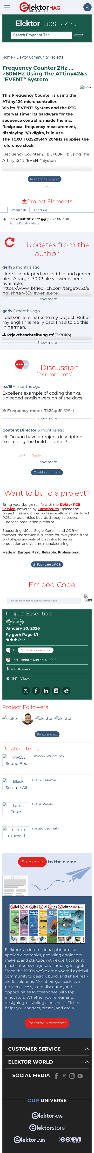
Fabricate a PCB (48, 564)
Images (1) (18, 210)
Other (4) (40, 210)
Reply (36, 455)
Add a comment (48, 472)
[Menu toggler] (6, 7)
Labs (36, 23)
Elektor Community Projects (39, 57)
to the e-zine (49, 861)
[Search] (78, 35)
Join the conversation (35, 650)
